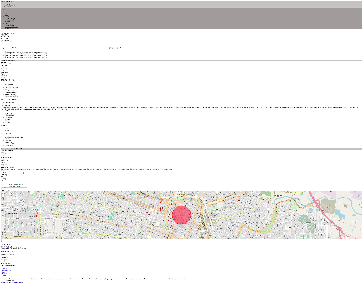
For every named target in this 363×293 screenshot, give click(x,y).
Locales (4, 275)
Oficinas (4, 274)
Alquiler (7, 16)
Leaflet (345, 238)
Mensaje (3, 187)
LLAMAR (8, 13)
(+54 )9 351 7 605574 (8, 246)
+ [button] (2, 194)
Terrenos (4, 268)
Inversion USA (9, 21)
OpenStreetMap (352, 238)
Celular (3, 178)
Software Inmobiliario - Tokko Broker (12, 282)
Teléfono (3, 174)
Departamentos (6, 270)
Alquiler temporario (10, 18)
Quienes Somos (9, 25)
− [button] (2, 196)
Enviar (3, 189)
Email (2, 180)
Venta (6, 15)
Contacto (7, 23)
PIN (2, 176)
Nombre (3, 173)
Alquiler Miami (9, 20)
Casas (3, 272)
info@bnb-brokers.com (8, 5)
